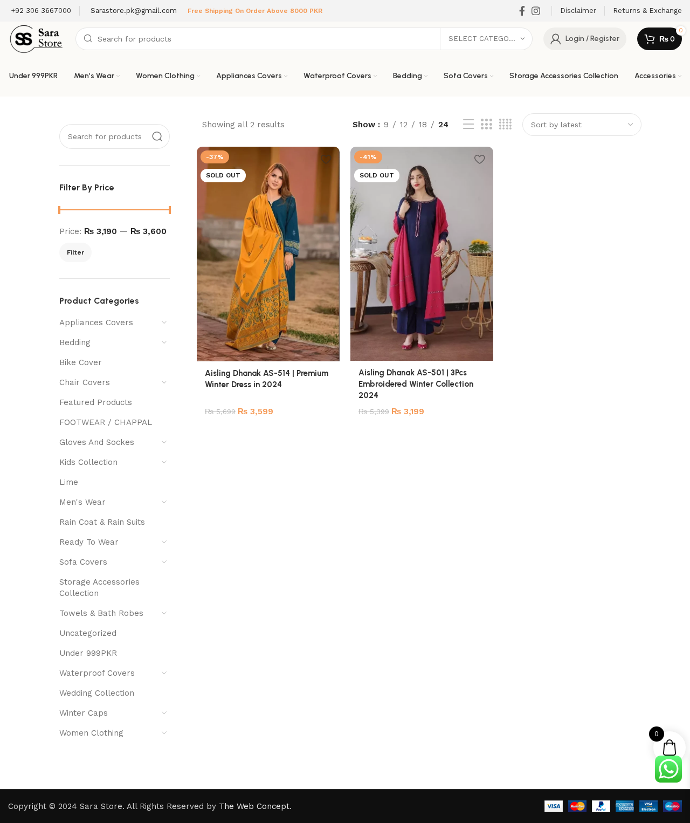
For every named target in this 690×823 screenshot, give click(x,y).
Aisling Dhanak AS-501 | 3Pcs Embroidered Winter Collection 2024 (415, 384)
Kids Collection (88, 462)
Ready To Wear (89, 542)
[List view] (468, 124)
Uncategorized (87, 633)
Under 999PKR (88, 653)
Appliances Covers (96, 322)
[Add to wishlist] (326, 159)
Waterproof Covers (97, 673)
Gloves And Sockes (96, 442)
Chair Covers (84, 382)
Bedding (75, 342)
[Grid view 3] (486, 124)
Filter (75, 252)
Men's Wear (82, 502)
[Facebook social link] (522, 11)
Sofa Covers (83, 562)
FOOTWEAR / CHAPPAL (105, 422)
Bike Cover (80, 362)
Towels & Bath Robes (101, 613)
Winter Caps (83, 713)
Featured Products (95, 402)
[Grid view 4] (505, 124)
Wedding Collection (96, 693)
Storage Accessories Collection (99, 587)
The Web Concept (254, 806)
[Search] (157, 136)
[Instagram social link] (535, 11)
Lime (68, 482)
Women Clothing (91, 733)
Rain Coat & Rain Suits (102, 522)
